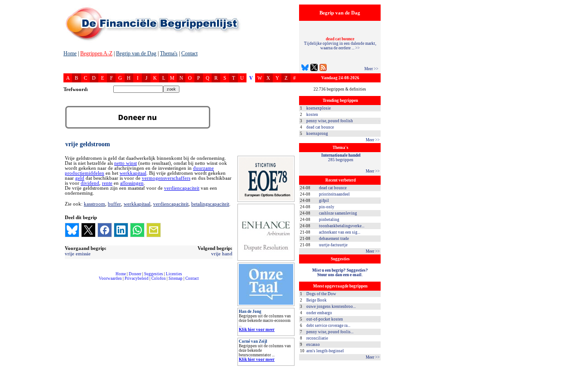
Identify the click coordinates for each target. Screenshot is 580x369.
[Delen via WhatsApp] (137, 230)
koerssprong (317, 133)
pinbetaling (329, 219)
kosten (312, 114)
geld (79, 178)
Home (70, 53)
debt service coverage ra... (328, 325)
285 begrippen (341, 157)
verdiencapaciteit (181, 188)
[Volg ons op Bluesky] (305, 68)
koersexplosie (318, 108)
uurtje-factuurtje (333, 245)
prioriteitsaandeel (334, 194)
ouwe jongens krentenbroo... (331, 306)
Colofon (158, 278)
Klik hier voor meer (257, 329)
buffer (114, 203)
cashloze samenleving (338, 213)
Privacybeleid (137, 278)
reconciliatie (317, 338)
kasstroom (94, 203)
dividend (90, 183)
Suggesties (153, 274)
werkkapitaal (133, 173)
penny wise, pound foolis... (329, 332)
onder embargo (319, 313)
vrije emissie (78, 253)
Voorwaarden (110, 278)
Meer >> (371, 69)
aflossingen (132, 183)
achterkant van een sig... (339, 232)
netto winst (125, 163)
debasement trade (334, 238)
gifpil (324, 200)
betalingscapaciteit (210, 203)
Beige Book (316, 300)
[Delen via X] (88, 230)
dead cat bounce (320, 127)
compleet (68, 282)
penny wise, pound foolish (329, 121)
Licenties (174, 274)
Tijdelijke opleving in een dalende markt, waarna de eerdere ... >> (340, 43)
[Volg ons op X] (314, 68)
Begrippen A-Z (96, 53)
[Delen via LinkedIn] (121, 230)
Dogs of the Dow (321, 294)
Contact (189, 53)
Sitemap (176, 278)
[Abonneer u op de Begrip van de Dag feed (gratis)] (323, 68)
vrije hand (221, 253)
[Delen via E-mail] (153, 230)
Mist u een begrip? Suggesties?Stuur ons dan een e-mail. (340, 272)
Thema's (169, 53)
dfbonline (571, 366)
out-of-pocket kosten (324, 319)
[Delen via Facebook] (104, 230)
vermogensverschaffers (166, 178)
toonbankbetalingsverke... (341, 226)
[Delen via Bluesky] (72, 230)
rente (107, 183)
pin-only (326, 207)
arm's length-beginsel (325, 351)
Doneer (135, 274)
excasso (313, 344)
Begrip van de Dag (136, 53)
